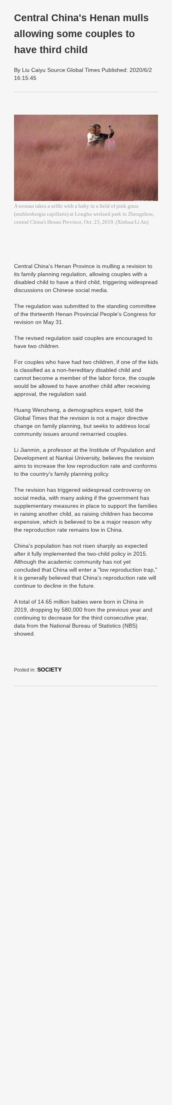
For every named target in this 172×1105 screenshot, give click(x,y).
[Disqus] (86, 792)
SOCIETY (49, 669)
